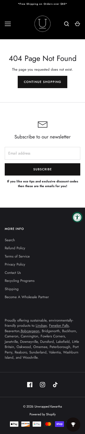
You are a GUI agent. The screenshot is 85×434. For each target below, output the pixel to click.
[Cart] (77, 24)
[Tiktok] (55, 384)
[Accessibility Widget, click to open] (77, 217)
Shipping (12, 289)
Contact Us (13, 272)
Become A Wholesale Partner (27, 297)
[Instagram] (42, 384)
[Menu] (8, 24)
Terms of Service (17, 256)
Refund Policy (15, 248)
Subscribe (42, 169)
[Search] (66, 24)
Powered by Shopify (43, 414)
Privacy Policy (15, 264)
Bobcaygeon (30, 331)
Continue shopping (42, 82)
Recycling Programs (19, 280)
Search (10, 240)
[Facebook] (30, 384)
